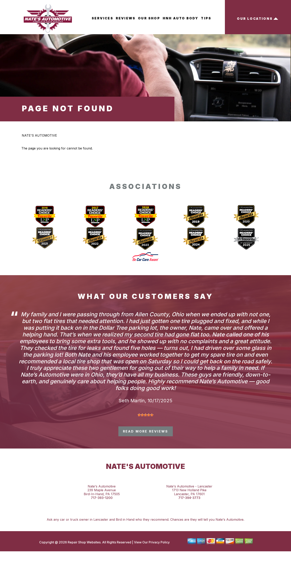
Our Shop (149, 18)
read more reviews (145, 431)
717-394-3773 (189, 498)
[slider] (145, 414)
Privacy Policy (159, 542)
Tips (206, 18)
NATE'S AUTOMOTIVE (39, 135)
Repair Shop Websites (84, 542)
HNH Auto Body (181, 18)
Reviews (125, 18)
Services (102, 18)
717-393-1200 (102, 498)
